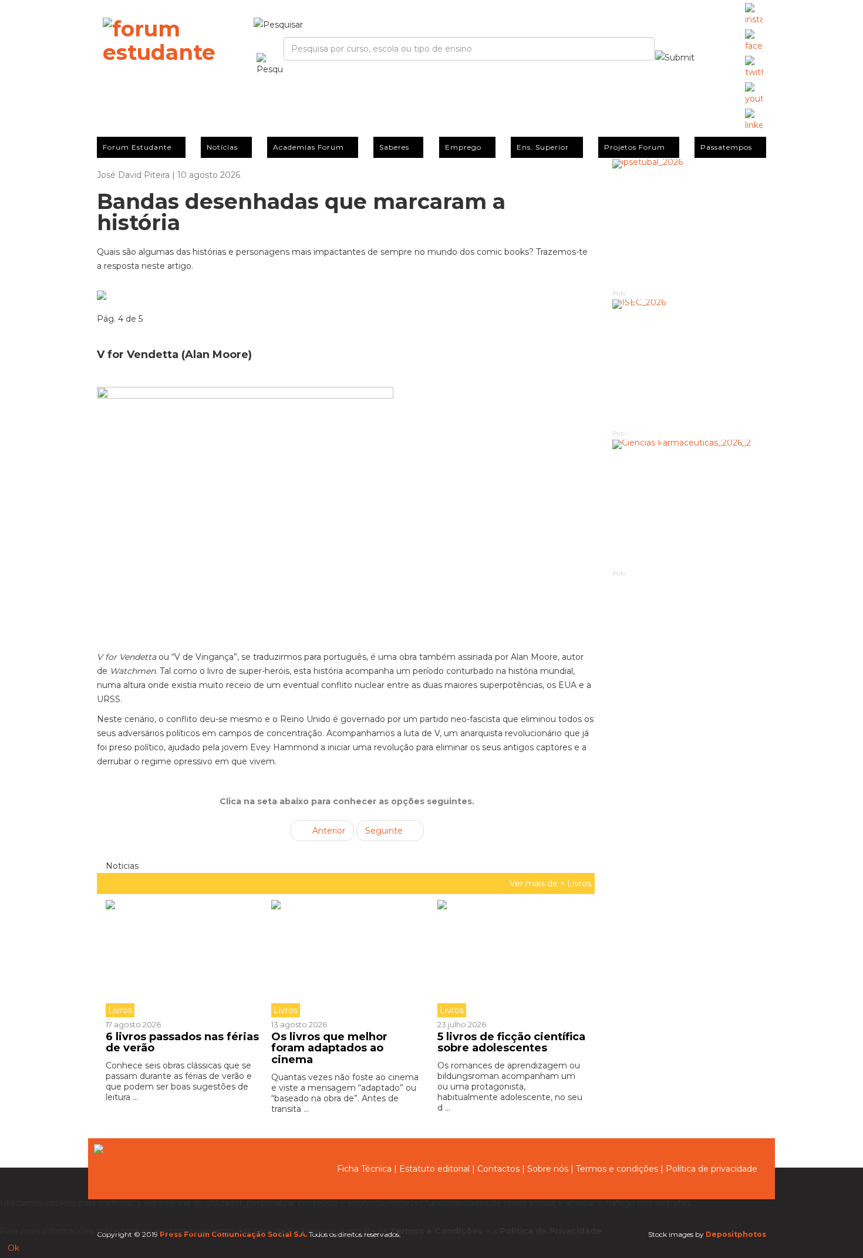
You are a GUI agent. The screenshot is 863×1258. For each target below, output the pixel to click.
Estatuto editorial (434, 1168)
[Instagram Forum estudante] (754, 14)
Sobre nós (547, 1168)
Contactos (498, 1168)
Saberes (394, 147)
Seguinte (385, 830)
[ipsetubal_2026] (689, 223)
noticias (121, 866)
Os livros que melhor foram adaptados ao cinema (329, 1048)
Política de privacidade (711, 1168)
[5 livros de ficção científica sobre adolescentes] (511, 958)
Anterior (327, 830)
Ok (13, 1248)
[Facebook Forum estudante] (754, 41)
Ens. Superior (543, 147)
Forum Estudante (137, 147)
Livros (579, 883)
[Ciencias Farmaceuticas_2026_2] (689, 504)
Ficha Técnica (364, 1168)
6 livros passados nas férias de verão (182, 1042)
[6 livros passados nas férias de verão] (184, 958)
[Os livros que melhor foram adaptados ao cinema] (345, 958)
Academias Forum (308, 147)
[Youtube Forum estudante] (754, 94)
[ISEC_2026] (689, 363)
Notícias (222, 147)
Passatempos (726, 147)
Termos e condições (617, 1168)
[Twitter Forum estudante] (754, 67)
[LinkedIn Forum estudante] (754, 120)
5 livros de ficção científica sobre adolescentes (511, 1042)
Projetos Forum (634, 147)
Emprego (463, 147)
